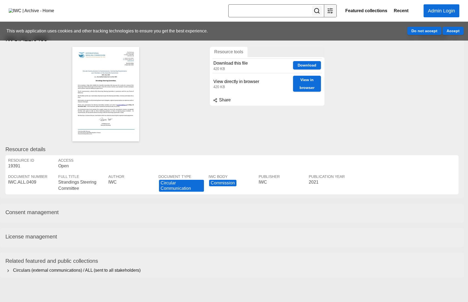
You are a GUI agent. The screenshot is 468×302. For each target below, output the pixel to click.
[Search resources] (317, 11)
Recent (401, 10)
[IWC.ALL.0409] (105, 94)
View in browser (307, 84)
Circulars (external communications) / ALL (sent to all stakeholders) (76, 270)
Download (307, 65)
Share (224, 100)
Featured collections (366, 10)
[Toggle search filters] (330, 11)
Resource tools (228, 51)
